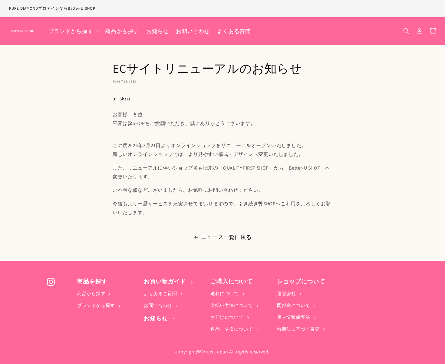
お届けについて (227, 317)
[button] (73, 31)
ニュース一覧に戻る (226, 237)
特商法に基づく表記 (299, 329)
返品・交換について (232, 329)
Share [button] (125, 99)
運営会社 (287, 293)
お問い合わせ (158, 305)
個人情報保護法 (294, 317)
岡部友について (294, 305)
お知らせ (157, 318)
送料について (225, 293)
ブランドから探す (96, 305)
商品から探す (91, 293)
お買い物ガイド (166, 281)
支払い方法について (232, 305)
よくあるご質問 (161, 293)
